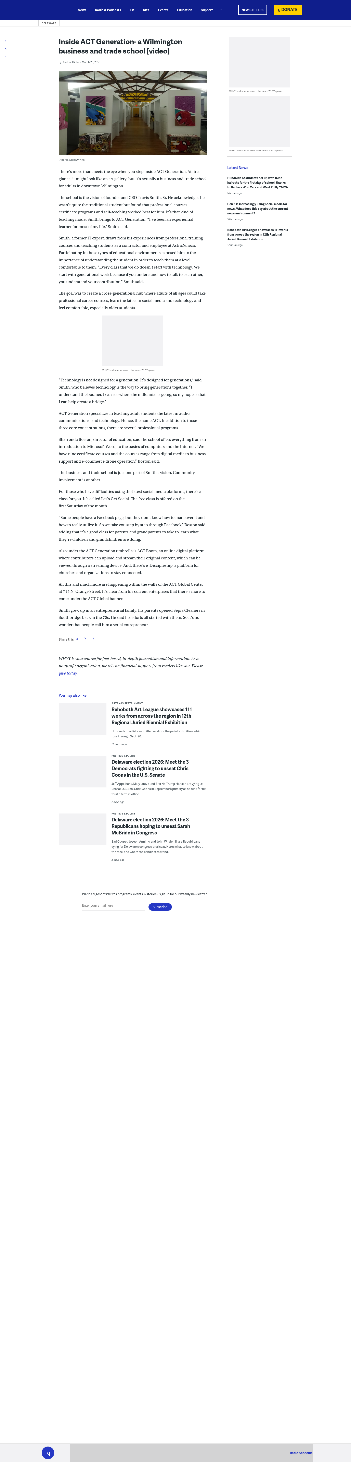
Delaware (49, 23)
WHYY (53, 10)
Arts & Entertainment (127, 703)
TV (132, 10)
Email (93, 639)
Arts (146, 10)
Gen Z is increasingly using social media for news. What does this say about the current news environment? (257, 208)
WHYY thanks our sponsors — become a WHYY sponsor (129, 369)
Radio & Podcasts (108, 10)
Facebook (77, 639)
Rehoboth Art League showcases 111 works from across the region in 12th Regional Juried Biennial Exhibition (152, 716)
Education (184, 10)
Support (207, 10)
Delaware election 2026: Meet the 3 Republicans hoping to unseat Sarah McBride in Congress (151, 826)
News (82, 10)
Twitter (85, 639)
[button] (48, 1453)
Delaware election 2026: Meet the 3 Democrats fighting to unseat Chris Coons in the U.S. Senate (150, 768)
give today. (68, 673)
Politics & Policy (123, 756)
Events (163, 10)
